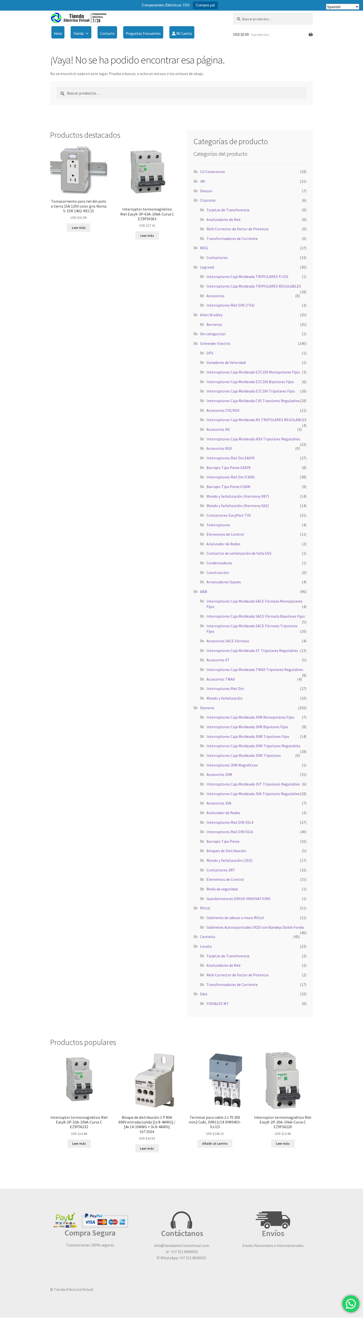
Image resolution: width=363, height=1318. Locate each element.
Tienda (78, 33)
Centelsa (207, 936)
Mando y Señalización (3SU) (229, 860)
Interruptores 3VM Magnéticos (232, 765)
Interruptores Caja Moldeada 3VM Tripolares (243, 755)
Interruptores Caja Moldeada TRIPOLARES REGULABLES (253, 286)
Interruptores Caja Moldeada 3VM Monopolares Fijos (250, 717)
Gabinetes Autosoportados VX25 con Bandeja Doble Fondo (255, 927)
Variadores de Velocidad (226, 362)
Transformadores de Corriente (232, 238)
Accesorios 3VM (219, 774)
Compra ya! (205, 5)
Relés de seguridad (222, 888)
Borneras (214, 324)
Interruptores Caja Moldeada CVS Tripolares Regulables (253, 400)
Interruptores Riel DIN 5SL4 (229, 822)
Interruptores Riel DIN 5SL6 (229, 831)
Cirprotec (208, 200)
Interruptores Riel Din (225, 688)
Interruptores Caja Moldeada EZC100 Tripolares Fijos (250, 391)
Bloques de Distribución (226, 850)
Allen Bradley (211, 314)
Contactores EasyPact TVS (228, 515)
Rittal (205, 907)
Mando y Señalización (224, 698)
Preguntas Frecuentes (143, 33)
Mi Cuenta (184, 33)
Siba (203, 993)
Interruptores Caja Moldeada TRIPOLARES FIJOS (247, 276)
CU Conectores (212, 171)
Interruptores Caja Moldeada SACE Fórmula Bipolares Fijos (255, 616)
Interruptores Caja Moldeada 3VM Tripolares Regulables (253, 745)
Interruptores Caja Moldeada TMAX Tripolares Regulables (254, 669)
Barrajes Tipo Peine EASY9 (228, 467)
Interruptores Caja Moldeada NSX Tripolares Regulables (253, 438)
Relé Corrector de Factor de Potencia (237, 228)
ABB (203, 591)
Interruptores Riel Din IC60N (230, 476)
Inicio (58, 33)
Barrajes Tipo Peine (223, 841)
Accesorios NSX (219, 448)
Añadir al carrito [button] (214, 1143)
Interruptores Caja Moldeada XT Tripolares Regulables (252, 650)
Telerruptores (218, 524)
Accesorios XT (218, 659)
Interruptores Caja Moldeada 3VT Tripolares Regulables (253, 784)
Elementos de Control (225, 534)
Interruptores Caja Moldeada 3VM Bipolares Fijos (247, 726)
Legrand (207, 267)
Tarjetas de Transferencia (227, 209)
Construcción (217, 572)
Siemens (207, 707)
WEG (204, 247)
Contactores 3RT (220, 869)
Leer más (79, 227)
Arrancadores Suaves (223, 581)
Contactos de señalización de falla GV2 (238, 553)
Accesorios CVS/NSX (223, 410)
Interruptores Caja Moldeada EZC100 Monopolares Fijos (253, 372)
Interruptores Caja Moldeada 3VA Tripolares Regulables (253, 793)
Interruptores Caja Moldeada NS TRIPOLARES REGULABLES (256, 419)
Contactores (217, 257)
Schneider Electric (215, 343)
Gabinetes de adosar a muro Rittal (235, 917)
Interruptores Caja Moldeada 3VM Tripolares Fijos (247, 736)
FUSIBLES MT (217, 1003)
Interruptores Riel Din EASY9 (230, 457)
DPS (209, 353)
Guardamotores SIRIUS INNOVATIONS (238, 898)
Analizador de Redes (223, 543)
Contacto (107, 33)
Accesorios (215, 295)
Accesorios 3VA (218, 803)
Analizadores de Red (223, 219)
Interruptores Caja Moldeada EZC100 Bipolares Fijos (250, 381)
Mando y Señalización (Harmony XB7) (237, 496)
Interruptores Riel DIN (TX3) (230, 305)
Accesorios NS (218, 429)
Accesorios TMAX (220, 679)
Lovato (206, 946)
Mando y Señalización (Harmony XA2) (237, 505)
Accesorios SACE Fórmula (227, 640)
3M (202, 181)
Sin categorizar (213, 333)
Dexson (206, 190)
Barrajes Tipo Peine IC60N (228, 486)
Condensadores (219, 562)
